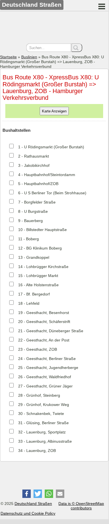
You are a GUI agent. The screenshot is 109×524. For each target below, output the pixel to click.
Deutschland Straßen (33, 503)
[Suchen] (77, 47)
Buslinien (29, 57)
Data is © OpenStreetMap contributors (81, 506)
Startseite (8, 57)
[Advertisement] (54, 28)
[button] (26, 494)
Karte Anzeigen (54, 111)
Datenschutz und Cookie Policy (28, 513)
